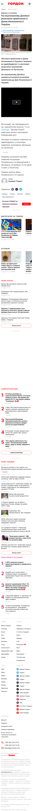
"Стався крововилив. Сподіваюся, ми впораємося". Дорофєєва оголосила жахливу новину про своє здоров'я (17, 608)
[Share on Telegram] (20, 189)
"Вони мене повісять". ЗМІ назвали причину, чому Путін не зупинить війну (20, 538)
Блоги (18, 635)
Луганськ (20, 194)
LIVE (17, 641)
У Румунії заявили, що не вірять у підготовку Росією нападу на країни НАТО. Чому (14, 504)
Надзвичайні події (7, 651)
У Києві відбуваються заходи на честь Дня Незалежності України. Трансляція (11, 234)
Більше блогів (16, 325)
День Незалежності (8, 197)
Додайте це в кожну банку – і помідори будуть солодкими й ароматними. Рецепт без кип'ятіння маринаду (18, 575)
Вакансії (4, 720)
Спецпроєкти (20, 660)
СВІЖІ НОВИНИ (7, 462)
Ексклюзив (19, 644)
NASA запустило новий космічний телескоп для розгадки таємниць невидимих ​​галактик (13, 521)
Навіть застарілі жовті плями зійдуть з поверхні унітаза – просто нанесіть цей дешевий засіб (10, 266)
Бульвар (5, 249)
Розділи (19, 621)
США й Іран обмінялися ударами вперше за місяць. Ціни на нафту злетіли (16, 478)
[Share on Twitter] (16, 189)
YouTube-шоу (20, 657)
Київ (2, 669)
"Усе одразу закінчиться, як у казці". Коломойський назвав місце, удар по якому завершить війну (17, 443)
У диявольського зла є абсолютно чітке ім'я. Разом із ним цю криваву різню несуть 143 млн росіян (15, 310)
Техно (3, 644)
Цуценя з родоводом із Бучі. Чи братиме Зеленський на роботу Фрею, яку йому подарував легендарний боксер (17, 586)
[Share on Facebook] (12, 189)
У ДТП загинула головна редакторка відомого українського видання (18, 564)
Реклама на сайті (6, 726)
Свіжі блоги (7, 281)
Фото (18, 647)
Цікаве (3, 657)
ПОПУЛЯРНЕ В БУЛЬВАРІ (12, 557)
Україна (12, 194)
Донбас (28, 194)
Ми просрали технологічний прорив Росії (19, 495)
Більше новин (16, 552)
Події (12, 239)
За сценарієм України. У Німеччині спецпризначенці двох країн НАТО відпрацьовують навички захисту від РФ (16, 529)
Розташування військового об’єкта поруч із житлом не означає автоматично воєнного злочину (14, 301)
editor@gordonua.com (12, 748)
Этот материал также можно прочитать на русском (13, 31)
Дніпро (3, 685)
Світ (2, 635)
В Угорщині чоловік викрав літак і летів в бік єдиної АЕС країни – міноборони (17, 432)
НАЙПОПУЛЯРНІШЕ (9, 389)
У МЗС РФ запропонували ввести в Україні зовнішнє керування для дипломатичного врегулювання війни (18, 410)
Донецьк (4, 194)
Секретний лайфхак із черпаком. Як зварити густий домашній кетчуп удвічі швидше (18, 597)
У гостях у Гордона (22, 632)
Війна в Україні (12, 9)
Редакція (4, 723)
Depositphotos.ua (6, 772)
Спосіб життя (5, 647)
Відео (18, 651)
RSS (21, 702)
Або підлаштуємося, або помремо (20, 512)
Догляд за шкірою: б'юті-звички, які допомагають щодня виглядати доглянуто (16, 468)
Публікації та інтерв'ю (23, 628)
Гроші (3, 632)
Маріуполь (4, 688)
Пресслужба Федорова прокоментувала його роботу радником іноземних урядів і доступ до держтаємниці (16, 421)
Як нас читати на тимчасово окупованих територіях (8, 735)
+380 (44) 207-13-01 (11, 742)
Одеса (3, 675)
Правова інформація (7, 729)
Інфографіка (5, 654)
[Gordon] (15, 3)
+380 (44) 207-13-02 (11, 745)
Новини (3, 621)
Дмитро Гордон (25, 669)
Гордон (3, 9)
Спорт (3, 638)
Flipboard (23, 699)
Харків (3, 682)
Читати (26, 204)
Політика (4, 628)
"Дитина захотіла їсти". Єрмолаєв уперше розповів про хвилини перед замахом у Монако (16, 546)
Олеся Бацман (24, 692)
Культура (4, 641)
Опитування (20, 654)
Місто (3, 665)
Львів (3, 672)
